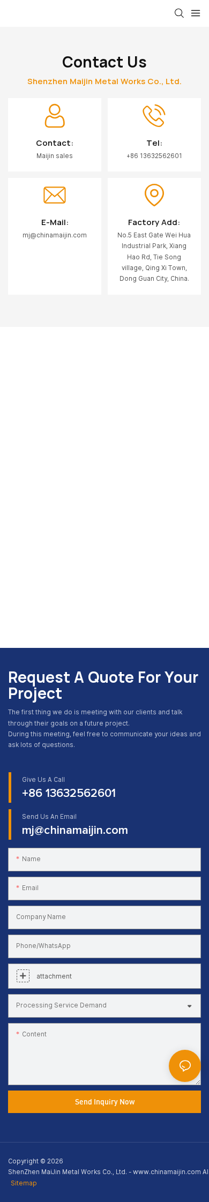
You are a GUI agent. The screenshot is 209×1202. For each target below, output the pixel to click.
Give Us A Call (43, 779)
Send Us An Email (49, 816)
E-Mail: (55, 222)
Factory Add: (154, 222)
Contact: (54, 142)
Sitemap (24, 1183)
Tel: (154, 142)
